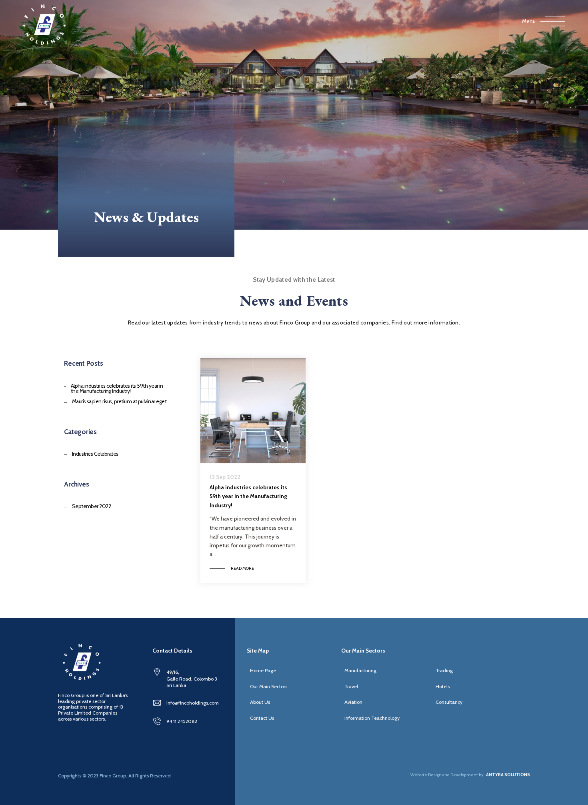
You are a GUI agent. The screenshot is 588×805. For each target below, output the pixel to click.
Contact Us (262, 718)
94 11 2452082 (181, 721)
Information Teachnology (372, 718)
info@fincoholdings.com (192, 703)
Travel (351, 686)
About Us (260, 702)
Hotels (443, 686)
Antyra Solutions (508, 774)
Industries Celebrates (95, 454)
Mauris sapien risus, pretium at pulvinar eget (119, 402)
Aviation (353, 702)
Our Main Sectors (268, 686)
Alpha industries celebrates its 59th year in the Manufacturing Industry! (117, 388)
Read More (242, 568)
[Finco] (44, 24)
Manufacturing (360, 670)
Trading (444, 670)
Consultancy (449, 702)
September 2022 (91, 506)
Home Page (263, 670)
